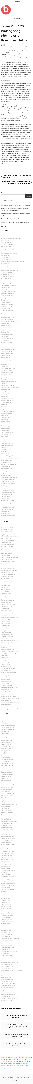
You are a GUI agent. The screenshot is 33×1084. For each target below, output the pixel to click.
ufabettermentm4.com (8, 492)
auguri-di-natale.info (7, 540)
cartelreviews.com (6, 795)
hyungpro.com (5, 340)
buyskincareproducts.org (8, 696)
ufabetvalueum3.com (7, 851)
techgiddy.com (5, 263)
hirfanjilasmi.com (6, 440)
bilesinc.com (5, 591)
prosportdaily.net (6, 908)
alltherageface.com (7, 979)
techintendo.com (6, 789)
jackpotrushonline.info (7, 267)
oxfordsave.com (6, 308)
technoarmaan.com (7, 968)
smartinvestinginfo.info (8, 882)
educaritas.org (5, 750)
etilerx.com (4, 872)
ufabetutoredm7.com (7, 507)
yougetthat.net (5, 302)
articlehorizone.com (7, 816)
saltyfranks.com (6, 582)
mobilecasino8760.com (8, 659)
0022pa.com (4, 587)
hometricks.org (5, 442)
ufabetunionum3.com (7, 850)
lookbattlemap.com (7, 295)
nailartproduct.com (7, 799)
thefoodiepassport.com (8, 672)
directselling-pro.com (7, 987)
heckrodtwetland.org (7, 649)
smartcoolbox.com (6, 470)
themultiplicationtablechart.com (11, 702)
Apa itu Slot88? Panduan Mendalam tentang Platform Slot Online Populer (14, 209)
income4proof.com (7, 748)
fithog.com (4, 638)
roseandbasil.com (6, 644)
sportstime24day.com (7, 344)
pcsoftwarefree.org (7, 765)
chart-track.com (6, 610)
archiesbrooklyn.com (7, 623)
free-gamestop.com (7, 276)
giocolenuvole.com (6, 771)
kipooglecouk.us (6, 666)
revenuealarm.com (6, 989)
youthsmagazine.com (7, 331)
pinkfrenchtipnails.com (8, 349)
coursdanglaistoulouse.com (9, 537)
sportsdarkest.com (7, 334)
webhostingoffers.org (7, 784)
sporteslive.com (6, 346)
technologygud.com (7, 393)
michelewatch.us (6, 542)
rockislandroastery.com (8, 985)
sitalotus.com (5, 406)
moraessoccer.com (7, 606)
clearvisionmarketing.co (8, 897)
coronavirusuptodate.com (9, 821)
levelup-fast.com (6, 833)
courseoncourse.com (7, 252)
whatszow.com (5, 786)
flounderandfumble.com (8, 876)
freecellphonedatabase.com (10, 270)
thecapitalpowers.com (8, 479)
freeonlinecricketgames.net (9, 617)
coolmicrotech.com (7, 957)
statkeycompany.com (7, 572)
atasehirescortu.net (7, 359)
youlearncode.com (6, 776)
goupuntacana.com (7, 735)
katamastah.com (6, 413)
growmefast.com (6, 378)
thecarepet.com (6, 242)
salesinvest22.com (6, 910)
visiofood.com (5, 917)
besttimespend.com (7, 432)
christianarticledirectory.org (9, 708)
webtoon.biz (5, 336)
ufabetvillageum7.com (8, 855)
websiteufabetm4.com (8, 863)
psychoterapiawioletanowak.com (11, 459)
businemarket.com (6, 325)
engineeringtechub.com (8, 361)
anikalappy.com (6, 867)
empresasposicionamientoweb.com (12, 970)
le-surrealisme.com (7, 567)
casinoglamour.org (6, 704)
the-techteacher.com (7, 961)
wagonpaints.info (6, 893)
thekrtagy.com (5, 953)
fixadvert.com (5, 550)
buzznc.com (4, 974)
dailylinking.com (5, 767)
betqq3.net (4, 661)
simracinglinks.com (6, 563)
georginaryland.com (7, 642)
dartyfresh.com (5, 761)
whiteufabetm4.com (7, 865)
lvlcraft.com (4, 803)
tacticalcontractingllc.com (9, 477)
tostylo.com (4, 301)
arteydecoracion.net (7, 636)
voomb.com (4, 366)
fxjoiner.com (4, 976)
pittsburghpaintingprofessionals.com (12, 455)
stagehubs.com (6, 720)
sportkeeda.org (5, 430)
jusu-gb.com (5, 240)
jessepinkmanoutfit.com (8, 285)
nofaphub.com (5, 742)
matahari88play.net (7, 327)
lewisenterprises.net (7, 763)
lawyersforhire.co (6, 323)
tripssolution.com (6, 810)
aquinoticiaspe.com (7, 319)
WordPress (16, 1080)
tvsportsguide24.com (7, 370)
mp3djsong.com (6, 535)
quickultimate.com (6, 460)
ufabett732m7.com (7, 915)
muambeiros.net (6, 625)
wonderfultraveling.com (8, 612)
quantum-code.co (6, 898)
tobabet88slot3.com (7, 481)
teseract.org (5, 912)
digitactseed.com (6, 801)
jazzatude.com (5, 585)
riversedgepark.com (7, 737)
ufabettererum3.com (7, 491)
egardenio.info (5, 421)
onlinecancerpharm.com (8, 381)
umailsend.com (5, 287)
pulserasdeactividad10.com (9, 687)
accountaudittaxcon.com (8, 427)
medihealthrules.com (7, 940)
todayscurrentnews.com (8, 483)
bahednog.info (5, 255)
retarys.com (4, 289)
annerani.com (5, 584)
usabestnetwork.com (7, 284)
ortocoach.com (5, 451)
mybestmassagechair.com (9, 653)
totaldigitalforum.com (7, 966)
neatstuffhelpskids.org (8, 604)
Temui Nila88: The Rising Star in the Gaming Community (17, 176)
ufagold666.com (6, 923)
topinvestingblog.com (7, 576)
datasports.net (5, 357)
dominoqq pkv (10, 1057)
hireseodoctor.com (7, 829)
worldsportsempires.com (8, 410)
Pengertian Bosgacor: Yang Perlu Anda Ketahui (15, 222)
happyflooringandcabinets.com (10, 387)
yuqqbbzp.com (5, 818)
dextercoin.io (5, 706)
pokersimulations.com (7, 836)
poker (3, 1057)
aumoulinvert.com (6, 670)
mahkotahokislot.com (7, 380)
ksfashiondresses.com (7, 400)
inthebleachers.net (6, 693)
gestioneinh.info (6, 906)
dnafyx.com (4, 769)
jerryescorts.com (6, 363)
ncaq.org (3, 756)
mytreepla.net (5, 835)
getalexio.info (5, 425)
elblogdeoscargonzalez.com (9, 631)
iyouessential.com (6, 772)
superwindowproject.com (8, 674)
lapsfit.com (4, 831)
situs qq (27, 1066)
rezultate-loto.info (6, 840)
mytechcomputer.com (8, 994)
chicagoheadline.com (7, 729)
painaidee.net (5, 333)
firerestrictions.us (6, 621)
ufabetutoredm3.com (7, 506)
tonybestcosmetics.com (8, 972)
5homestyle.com (6, 710)
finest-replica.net (6, 904)
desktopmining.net (6, 691)
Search (3, 193)
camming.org (5, 731)
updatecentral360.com (8, 412)
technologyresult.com (7, 782)
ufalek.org (4, 383)
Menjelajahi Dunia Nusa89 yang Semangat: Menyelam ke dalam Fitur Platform (16, 183)
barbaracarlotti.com (7, 689)
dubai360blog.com (6, 374)
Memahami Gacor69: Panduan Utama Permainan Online (15, 214)
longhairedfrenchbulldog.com (10, 321)
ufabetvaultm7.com (7, 853)
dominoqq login (19, 1057)
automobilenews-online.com (9, 962)
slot (19, 167)
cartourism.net (5, 683)
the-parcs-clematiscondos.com (11, 238)
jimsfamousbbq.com (7, 527)
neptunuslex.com (6, 538)
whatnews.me (5, 900)
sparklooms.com (6, 475)
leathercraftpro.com (7, 443)
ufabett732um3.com (7, 889)
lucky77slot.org (5, 376)
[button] (16, 18)
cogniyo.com (5, 436)
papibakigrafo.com (6, 676)
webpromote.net (6, 632)
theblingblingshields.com (8, 348)
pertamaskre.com (6, 259)
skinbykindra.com (6, 978)
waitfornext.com (6, 895)
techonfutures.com (7, 934)
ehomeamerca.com (7, 788)
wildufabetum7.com (7, 517)
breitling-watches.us (7, 546)
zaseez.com (4, 739)
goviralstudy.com (6, 681)
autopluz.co (4, 552)
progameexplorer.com (8, 983)
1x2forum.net (5, 722)
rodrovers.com (5, 808)
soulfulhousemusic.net (8, 474)
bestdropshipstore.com (8, 793)
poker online (20, 1066)
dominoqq (8, 1059)
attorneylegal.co (6, 364)
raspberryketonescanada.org (10, 938)
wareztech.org (5, 282)
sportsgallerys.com (7, 353)
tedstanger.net (5, 887)
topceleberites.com (7, 846)
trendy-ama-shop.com (8, 914)
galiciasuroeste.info (7, 599)
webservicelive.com (7, 1000)
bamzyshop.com (6, 930)
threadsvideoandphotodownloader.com (13, 261)
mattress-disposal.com (8, 385)
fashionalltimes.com (7, 964)
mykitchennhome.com (8, 668)
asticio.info (4, 419)
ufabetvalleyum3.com (7, 509)
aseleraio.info (5, 417)
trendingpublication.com (8, 489)
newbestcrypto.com (7, 306)
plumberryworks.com (7, 457)
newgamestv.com (6, 351)
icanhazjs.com (5, 678)
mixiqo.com (4, 447)
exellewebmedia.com (7, 274)
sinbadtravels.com (6, 278)
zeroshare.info (5, 589)
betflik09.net (5, 754)
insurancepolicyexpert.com (9, 570)
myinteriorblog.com (7, 925)
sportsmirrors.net (6, 355)
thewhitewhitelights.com (8, 646)
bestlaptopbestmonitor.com (10, 640)
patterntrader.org (6, 402)
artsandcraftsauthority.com (9, 998)
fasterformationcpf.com (8, 291)
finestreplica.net (6, 874)
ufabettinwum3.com (7, 498)
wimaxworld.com (6, 616)
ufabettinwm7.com (7, 496)
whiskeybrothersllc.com (8, 515)
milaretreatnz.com (6, 593)
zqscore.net (4, 415)
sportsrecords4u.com (7, 844)
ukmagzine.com (6, 280)
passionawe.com (6, 453)
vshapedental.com (6, 944)
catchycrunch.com (6, 740)
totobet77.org (5, 487)
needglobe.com (6, 449)
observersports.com (7, 316)
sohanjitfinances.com (7, 472)
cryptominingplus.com (7, 317)
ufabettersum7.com (7, 494)
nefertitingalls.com (6, 744)
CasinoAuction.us (6, 664)
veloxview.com (5, 511)
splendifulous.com (6, 842)
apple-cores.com (6, 685)
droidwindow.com (6, 919)
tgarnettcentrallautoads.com (10, 548)
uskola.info (4, 891)
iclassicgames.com (7, 310)
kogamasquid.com (6, 700)
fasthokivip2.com (6, 314)
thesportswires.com (7, 338)
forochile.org (5, 608)
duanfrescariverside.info (8, 870)
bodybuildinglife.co (6, 389)
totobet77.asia (5, 485)
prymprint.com (5, 428)
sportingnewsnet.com (7, 342)
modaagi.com (5, 595)
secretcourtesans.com (8, 725)
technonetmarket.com (8, 885)
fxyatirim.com (5, 778)
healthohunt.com (6, 878)
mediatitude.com (6, 559)
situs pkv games (11, 1066)
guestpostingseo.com (7, 246)
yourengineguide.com (7, 947)
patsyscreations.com (7, 746)
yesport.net (4, 299)
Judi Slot (13, 167)
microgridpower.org (7, 445)
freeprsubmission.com (7, 921)
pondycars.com (5, 932)
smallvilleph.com (6, 597)
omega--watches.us (7, 544)
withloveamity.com (7, 774)
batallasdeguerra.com (8, 600)
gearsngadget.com (7, 827)
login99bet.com (6, 724)
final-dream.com (6, 902)
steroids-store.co (6, 634)
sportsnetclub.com (7, 304)
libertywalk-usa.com (7, 529)
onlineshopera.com (7, 759)
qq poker (19, 1063)
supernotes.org (5, 408)
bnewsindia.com (6, 927)
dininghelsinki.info (6, 868)
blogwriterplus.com (7, 244)
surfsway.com (5, 797)
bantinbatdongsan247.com (9, 254)
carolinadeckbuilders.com (8, 574)
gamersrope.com (6, 272)
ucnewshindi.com (6, 269)
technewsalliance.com (8, 883)
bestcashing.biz (6, 619)
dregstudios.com (6, 602)
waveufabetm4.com (7, 859)
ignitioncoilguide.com (7, 993)
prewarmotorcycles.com (8, 561)
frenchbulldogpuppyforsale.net (10, 698)
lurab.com (4, 991)
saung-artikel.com (6, 312)
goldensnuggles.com (7, 293)
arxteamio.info (5, 423)
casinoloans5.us (6, 663)
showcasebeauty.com (8, 569)
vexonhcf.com (5, 555)
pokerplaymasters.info (8, 250)
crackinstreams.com (7, 823)
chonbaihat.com (6, 629)
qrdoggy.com (5, 391)
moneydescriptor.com (7, 329)
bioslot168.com (5, 996)
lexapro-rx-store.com (7, 695)
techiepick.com (5, 929)
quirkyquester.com (6, 462)
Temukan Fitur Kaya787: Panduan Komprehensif (15, 219)
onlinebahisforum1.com (8, 727)
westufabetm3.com (7, 513)
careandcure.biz (6, 434)
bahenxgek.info (5, 257)
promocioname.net (7, 614)
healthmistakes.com (7, 398)
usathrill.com (5, 942)
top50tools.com (6, 578)
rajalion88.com (5, 733)
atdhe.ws (4, 648)
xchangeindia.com (6, 955)
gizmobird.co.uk (5, 533)
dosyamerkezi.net (6, 565)
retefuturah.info (6, 880)
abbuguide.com (6, 780)
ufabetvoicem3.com (7, 857)
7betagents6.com (6, 819)
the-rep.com (5, 580)
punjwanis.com (5, 237)
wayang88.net (5, 861)
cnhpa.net (4, 404)
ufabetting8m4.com (7, 848)
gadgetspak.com (6, 825)
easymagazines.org (7, 438)
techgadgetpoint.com (8, 368)
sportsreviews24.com (7, 372)
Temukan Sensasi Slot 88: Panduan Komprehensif (16, 205)
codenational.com (6, 981)
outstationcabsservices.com (9, 951)
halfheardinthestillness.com (9, 651)
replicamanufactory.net (8, 838)
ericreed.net (4, 655)
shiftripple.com (5, 466)
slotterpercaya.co (6, 468)
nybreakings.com (6, 949)
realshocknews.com (7, 395)
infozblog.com (5, 627)
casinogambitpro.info (7, 248)
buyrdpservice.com (7, 297)
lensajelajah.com (6, 752)
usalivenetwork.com (7, 265)
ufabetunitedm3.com (7, 500)
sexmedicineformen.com (8, 464)
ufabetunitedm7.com (7, 502)
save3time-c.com (6, 553)
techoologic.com (6, 936)
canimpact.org (5, 679)
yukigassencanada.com (8, 814)
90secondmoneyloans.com (9, 804)
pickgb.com (4, 396)
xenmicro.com (5, 757)
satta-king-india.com (7, 812)
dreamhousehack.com (8, 959)
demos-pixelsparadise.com (9, 557)
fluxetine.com (5, 657)
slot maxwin (19, 1061)
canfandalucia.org (6, 946)
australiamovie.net (6, 531)
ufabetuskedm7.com (7, 504)
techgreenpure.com (7, 791)
